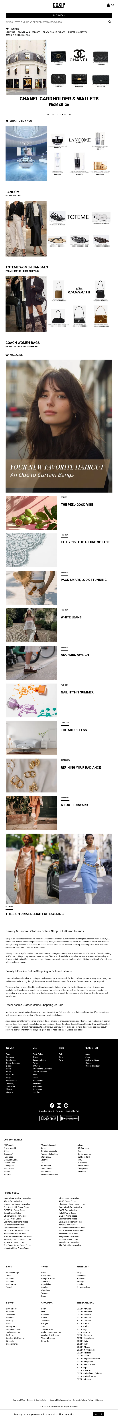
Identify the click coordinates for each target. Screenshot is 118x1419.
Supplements (12, 1344)
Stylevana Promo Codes (14, 1242)
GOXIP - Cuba (82, 1326)
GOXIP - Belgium (84, 1315)
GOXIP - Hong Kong (85, 1338)
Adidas (80, 1145)
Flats (43, 1273)
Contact (88, 1063)
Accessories (11, 1080)
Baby (61, 1054)
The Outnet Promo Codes (70, 1245)
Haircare (10, 1317)
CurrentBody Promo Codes (70, 1207)
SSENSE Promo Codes (68, 1239)
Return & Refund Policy (83, 1400)
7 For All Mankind (48, 1145)
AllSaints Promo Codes (69, 1198)
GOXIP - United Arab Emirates (89, 1373)
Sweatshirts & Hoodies (42, 1069)
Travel (9, 1287)
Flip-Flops (45, 1290)
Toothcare (10, 1315)
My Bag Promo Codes (68, 1225)
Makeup (9, 1320)
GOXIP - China (83, 1323)
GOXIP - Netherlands (86, 1350)
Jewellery (10, 1083)
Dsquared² (8, 1154)
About (87, 1054)
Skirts (8, 1072)
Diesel (80, 1151)
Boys (61, 1060)
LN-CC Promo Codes (12, 1219)
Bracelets (81, 1278)
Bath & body (11, 1309)
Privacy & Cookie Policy (37, 1400)
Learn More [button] (69, 1414)
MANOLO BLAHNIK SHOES (18, 35)
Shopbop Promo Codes (69, 1236)
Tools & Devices (13, 1332)
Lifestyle (10, 1341)
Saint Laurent (46, 1169)
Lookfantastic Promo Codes (16, 1222)
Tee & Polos (38, 1054)
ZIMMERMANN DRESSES (29, 32)
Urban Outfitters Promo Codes (17, 1248)
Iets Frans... (46, 1157)
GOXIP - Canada (84, 1320)
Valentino (81, 1171)
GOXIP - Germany (84, 1335)
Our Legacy (9, 1165)
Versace (7, 1174)
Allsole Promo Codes (13, 1201)
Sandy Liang (82, 1169)
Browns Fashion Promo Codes (17, 1204)
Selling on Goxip (92, 1060)
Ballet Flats (46, 1275)
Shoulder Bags (12, 1273)
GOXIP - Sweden (84, 1370)
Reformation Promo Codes (15, 1233)
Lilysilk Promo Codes (68, 1216)
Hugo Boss (8, 1157)
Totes (8, 1275)
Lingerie (9, 1092)
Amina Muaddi (10, 1148)
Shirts (35, 1057)
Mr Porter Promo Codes (14, 1225)
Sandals (44, 1287)
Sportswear (11, 1060)
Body (43, 1309)
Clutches (10, 1278)
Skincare (10, 1312)
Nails (8, 1323)
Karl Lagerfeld (83, 1157)
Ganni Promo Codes (12, 1213)
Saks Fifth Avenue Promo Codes (18, 1236)
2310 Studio (9, 1145)
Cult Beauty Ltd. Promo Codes (16, 1207)
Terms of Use (19, 1400)
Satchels (10, 1281)
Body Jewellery (83, 1287)
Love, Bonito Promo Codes (70, 1222)
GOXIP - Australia (84, 1312)
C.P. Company (83, 1148)
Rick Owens (9, 1169)
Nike (43, 1163)
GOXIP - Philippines (85, 1353)
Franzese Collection (49, 1154)
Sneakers (45, 1281)
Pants (8, 1069)
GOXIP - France (83, 1332)
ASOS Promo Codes (67, 1201)
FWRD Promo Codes (68, 1210)
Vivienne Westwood (49, 1174)
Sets (43, 1326)
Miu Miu (44, 1160)
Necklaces (81, 1275)
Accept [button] (98, 1414)
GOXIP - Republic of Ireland (88, 1358)
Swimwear (10, 1086)
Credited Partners (92, 1066)
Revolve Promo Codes (68, 1233)
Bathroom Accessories (51, 1332)
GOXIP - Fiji (82, 1329)
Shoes (9, 1089)
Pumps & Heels (48, 1278)
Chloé (6, 1151)
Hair (43, 1312)
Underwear (37, 1089)
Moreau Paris (9, 1163)
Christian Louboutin (49, 1151)
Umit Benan (46, 1171)
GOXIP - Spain (83, 1367)
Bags (8, 1077)
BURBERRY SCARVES (77, 32)
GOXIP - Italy (82, 1344)
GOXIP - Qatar (83, 1356)
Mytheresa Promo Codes (14, 1227)
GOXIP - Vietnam (84, 1379)
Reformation (46, 1165)
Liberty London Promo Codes (16, 1216)
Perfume (10, 1335)
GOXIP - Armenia (84, 1309)
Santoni (7, 1171)
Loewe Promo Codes (68, 1219)
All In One (10, 1075)
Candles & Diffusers (15, 1338)
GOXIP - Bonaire (84, 1317)
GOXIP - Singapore (85, 1361)
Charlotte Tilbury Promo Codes (72, 1204)
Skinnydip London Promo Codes (17, 1239)
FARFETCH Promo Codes (14, 1210)
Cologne (44, 1323)
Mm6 (79, 1160)
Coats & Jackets (13, 1063)
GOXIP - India (82, 1341)
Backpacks (11, 1284)
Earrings (80, 1281)
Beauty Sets (11, 1326)
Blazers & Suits (39, 1060)
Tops (8, 1054)
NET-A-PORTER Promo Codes (16, 1230)
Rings (79, 1273)
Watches (36, 1092)
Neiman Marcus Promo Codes (72, 1227)
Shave (44, 1317)
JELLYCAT (11, 32)
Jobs (87, 1057)
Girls (61, 1057)
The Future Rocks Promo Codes (17, 1245)
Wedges (45, 1293)
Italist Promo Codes (67, 1213)
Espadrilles (46, 1284)
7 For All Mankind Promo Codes (17, 1198)
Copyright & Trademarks (60, 1400)
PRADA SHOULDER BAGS (54, 32)
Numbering (82, 1163)
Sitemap (99, 1400)
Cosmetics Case (13, 1329)
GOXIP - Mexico (83, 1347)
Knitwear (10, 1057)
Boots (43, 1296)
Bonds (43, 1148)
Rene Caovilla (83, 1165)
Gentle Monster (84, 1154)
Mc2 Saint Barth (11, 1160)
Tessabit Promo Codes (69, 1242)
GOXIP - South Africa (86, 1364)
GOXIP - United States (86, 1376)
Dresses (10, 1066)
